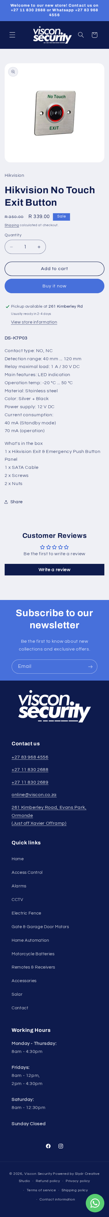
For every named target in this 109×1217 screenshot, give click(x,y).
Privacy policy (78, 1181)
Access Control (27, 872)
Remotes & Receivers (33, 967)
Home (18, 859)
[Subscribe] (90, 666)
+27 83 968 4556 (30, 757)
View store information (34, 322)
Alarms (19, 886)
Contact (20, 1008)
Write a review (55, 569)
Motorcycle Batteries (33, 954)
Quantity (13, 235)
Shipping (12, 225)
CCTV (17, 900)
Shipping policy (75, 1190)
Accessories (24, 981)
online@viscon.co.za (34, 794)
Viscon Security (38, 1173)
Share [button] (16, 502)
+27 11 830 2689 (30, 782)
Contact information (57, 1199)
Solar (17, 994)
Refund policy (48, 1181)
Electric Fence (26, 913)
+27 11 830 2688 (30, 769)
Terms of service (41, 1190)
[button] (12, 35)
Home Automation (30, 940)
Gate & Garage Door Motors (40, 927)
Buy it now (54, 286)
